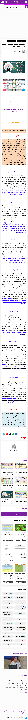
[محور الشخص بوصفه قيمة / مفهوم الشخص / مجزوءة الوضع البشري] (21, 494)
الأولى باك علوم (7, 593)
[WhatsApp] (12, 434)
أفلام (20, 623)
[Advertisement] (14, 24)
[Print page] (24, 438)
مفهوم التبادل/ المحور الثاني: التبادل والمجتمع (12, 7)
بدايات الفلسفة (7, 640)
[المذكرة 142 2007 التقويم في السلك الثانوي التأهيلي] (7, 547)
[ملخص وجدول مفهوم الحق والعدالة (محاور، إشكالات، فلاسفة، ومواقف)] (7, 568)
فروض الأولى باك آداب (21, 628)
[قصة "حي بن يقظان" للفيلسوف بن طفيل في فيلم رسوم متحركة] (20, 527)
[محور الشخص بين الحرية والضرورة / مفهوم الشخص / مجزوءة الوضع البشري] (21, 466)
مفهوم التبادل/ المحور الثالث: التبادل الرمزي (15, 711)
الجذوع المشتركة (20, 636)
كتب (20, 613)
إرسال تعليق (14, 513)
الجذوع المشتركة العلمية (8, 602)
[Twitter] (9, 434)
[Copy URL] (21, 438)
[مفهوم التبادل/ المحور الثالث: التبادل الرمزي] (14, 702)
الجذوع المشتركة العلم (8, 618)
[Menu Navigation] (23, 2)
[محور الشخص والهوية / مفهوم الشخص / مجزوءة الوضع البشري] (7, 466)
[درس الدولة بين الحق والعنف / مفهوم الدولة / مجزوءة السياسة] (21, 480)
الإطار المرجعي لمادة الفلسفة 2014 (21, 553)
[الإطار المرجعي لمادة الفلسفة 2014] (20, 547)
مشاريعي (7, 607)
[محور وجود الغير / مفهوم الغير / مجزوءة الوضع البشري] (7, 480)
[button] (2, 2)
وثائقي (7, 644)
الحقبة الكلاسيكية (7, 636)
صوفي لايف (12, 717)
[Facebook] (15, 434)
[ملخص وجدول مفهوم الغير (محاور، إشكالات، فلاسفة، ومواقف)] (7, 527)
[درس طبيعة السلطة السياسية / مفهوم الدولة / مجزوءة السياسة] (7, 494)
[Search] (6, 2)
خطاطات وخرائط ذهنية (21, 607)
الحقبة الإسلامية (7, 623)
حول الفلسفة (20, 644)
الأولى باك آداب (19, 597)
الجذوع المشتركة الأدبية (21, 602)
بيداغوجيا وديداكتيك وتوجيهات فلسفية (7, 613)
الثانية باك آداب (21, 41)
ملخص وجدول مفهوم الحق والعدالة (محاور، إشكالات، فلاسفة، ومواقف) (8, 576)
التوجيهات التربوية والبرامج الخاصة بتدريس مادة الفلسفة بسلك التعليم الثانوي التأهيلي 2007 (20, 576)
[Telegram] (4, 434)
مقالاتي (7, 632)
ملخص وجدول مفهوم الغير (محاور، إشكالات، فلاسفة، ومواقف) (8, 534)
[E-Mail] (7, 434)
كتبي (20, 632)
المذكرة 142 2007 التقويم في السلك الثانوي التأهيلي (8, 554)
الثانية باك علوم (11, 41)
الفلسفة (20, 640)
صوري (19, 618)
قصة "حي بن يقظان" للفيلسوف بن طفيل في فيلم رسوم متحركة (20, 534)
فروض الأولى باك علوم (8, 628)
